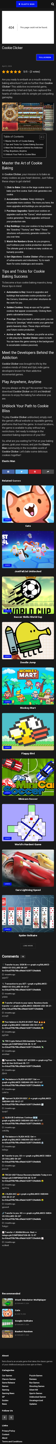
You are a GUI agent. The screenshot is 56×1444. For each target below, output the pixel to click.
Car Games (7, 1376)
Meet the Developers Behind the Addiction (24, 148)
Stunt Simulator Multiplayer (30, 1299)
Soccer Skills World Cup (28, 616)
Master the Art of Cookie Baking (19, 141)
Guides (5, 1400)
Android (46, 391)
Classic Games (9, 1379)
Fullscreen (45, 57)
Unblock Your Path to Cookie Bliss (20, 154)
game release (8, 1383)
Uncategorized (36, 1400)
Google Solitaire (24, 1320)
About (4, 1438)
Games (7, 520)
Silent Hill (33, 1390)
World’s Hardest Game (28, 844)
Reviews (33, 1379)
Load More (28, 946)
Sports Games (35, 1393)
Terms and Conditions (12, 1441)
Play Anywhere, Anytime (16, 151)
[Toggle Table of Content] (40, 137)
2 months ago (10, 1223)
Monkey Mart (28, 707)
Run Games (34, 1383)
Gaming (5, 1390)
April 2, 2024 (7, 66)
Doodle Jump (28, 662)
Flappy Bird (28, 753)
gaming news (8, 1393)
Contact (5, 1434)
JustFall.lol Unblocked (28, 571)
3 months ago (10, 1032)
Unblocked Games (37, 1397)
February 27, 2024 (22, 1303)
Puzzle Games (35, 1376)
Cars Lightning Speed (28, 889)
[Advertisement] (28, 1269)
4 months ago (10, 975)
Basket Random (24, 1331)
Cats (28, 525)
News (4, 1404)
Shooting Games (36, 1386)
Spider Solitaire (28, 935)
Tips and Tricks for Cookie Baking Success (24, 144)
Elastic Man (28, 4)
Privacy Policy (8, 1431)
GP (3, 1397)
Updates (33, 1404)
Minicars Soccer (28, 798)
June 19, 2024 (21, 1314)
